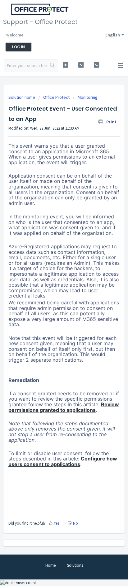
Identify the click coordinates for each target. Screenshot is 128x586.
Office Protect (56, 97)
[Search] (52, 66)
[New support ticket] (65, 65)
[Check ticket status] (81, 65)
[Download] (52, 294)
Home (50, 565)
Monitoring (88, 97)
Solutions (75, 565)
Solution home (22, 97)
